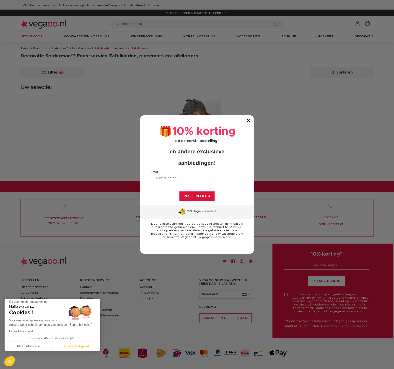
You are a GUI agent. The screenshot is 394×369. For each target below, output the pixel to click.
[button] (9, 361)
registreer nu (197, 196)
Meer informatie (28, 346)
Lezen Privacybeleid (21, 331)
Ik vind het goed (76, 346)
